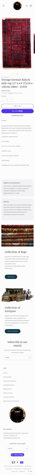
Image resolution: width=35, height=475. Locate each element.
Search (5, 373)
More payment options (17, 115)
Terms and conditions (9, 381)
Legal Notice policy (8, 385)
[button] (4, 6)
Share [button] (4, 120)
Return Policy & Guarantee (11, 401)
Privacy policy (7, 377)
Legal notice (22, 471)
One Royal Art (10, 466)
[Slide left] (14, 74)
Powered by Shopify (18, 466)
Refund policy (28, 466)
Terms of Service (8, 393)
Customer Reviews (8, 397)
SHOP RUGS (10, 277)
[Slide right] (21, 74)
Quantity (3, 96)
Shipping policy (27, 468)
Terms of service (18, 468)
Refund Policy (7, 389)
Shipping (10, 92)
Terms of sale (15, 471)
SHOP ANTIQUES (12, 331)
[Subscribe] (30, 357)
